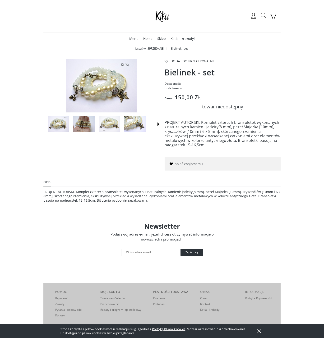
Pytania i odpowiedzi (68, 310)
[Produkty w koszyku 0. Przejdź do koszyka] (274, 18)
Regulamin (62, 298)
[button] (158, 124)
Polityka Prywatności (258, 298)
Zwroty (59, 304)
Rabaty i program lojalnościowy (120, 310)
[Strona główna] (162, 16)
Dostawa (159, 298)
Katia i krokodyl (210, 310)
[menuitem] (133, 38)
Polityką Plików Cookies (168, 329)
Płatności (159, 304)
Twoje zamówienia (112, 298)
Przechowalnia (110, 304)
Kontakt (60, 315)
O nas (204, 298)
